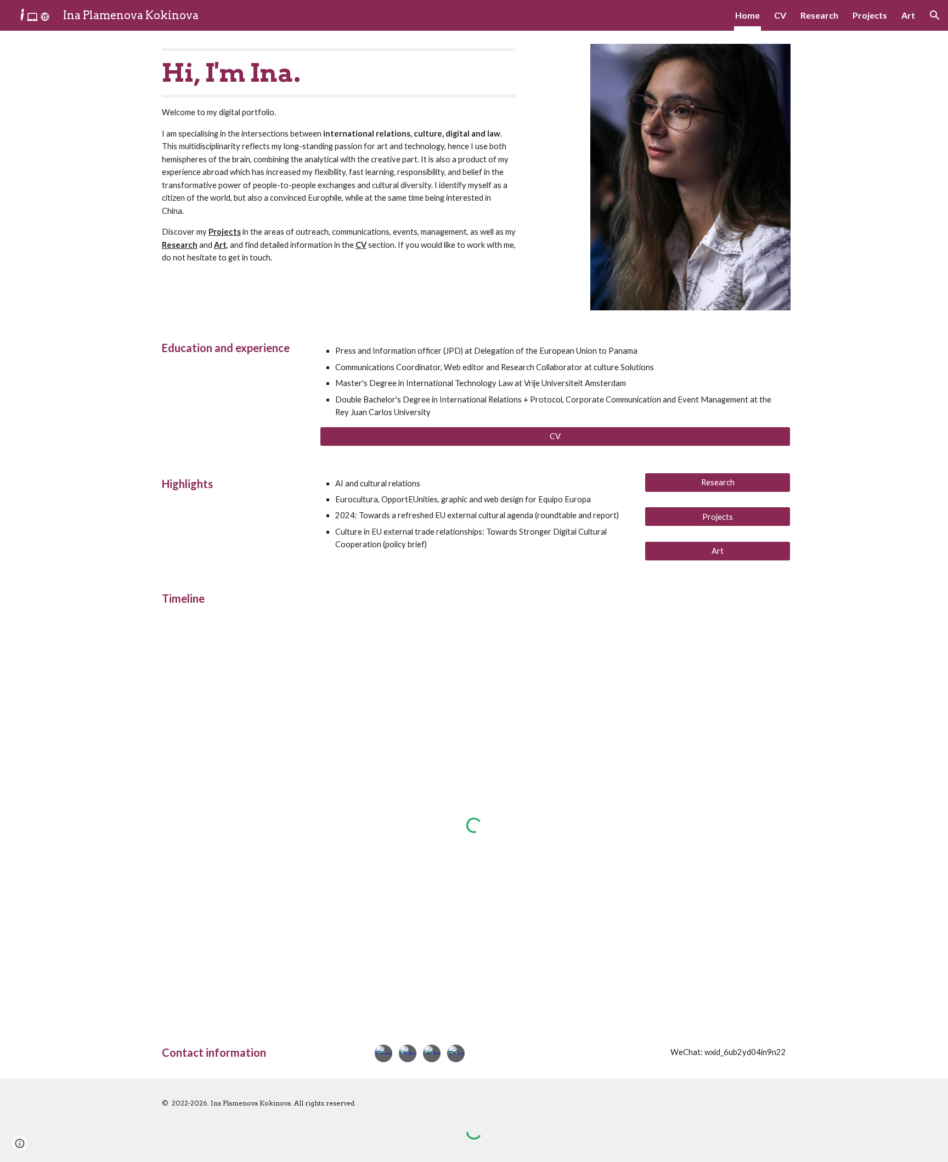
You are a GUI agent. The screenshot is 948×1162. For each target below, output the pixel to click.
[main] (338, 156)
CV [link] (780, 15)
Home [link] (747, 15)
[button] (935, 15)
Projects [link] (870, 15)
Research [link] (819, 15)
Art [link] (908, 15)
